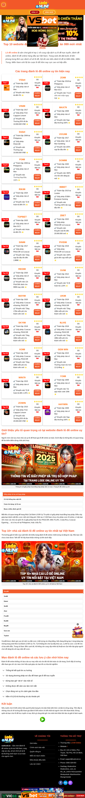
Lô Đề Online (76, 743)
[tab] (42, 494)
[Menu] (3, 4)
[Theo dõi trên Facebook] (60, 783)
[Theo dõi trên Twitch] (70, 783)
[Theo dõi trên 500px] (65, 783)
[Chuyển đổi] (4, 670)
